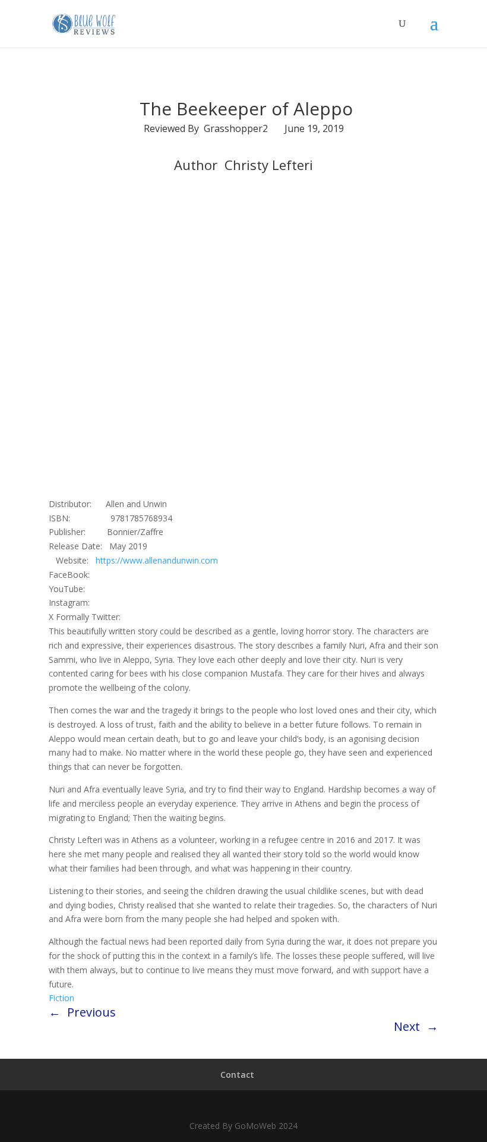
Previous (91, 1012)
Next (407, 1026)
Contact (237, 1074)
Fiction (61, 997)
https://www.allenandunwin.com (157, 560)
